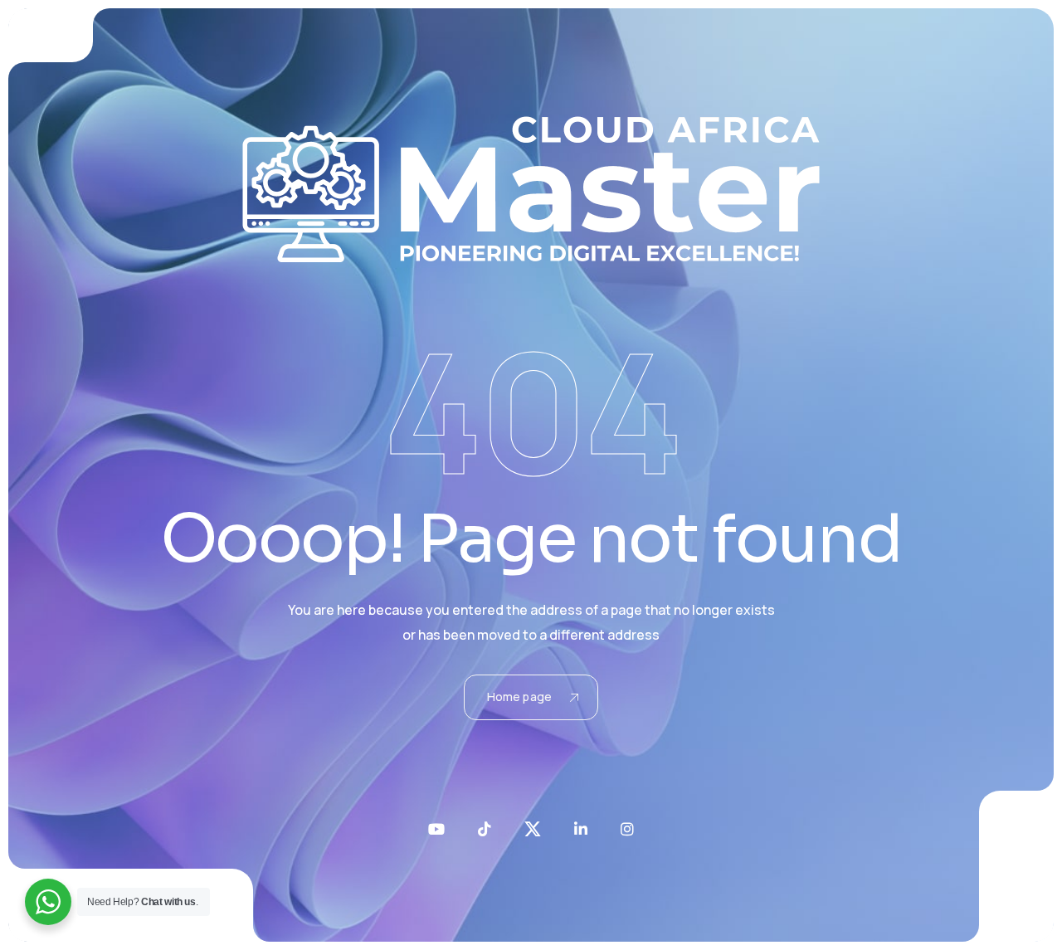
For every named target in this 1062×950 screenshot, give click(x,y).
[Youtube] (436, 828)
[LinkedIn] (580, 828)
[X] (532, 828)
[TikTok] (484, 828)
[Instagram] (627, 828)
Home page (519, 696)
